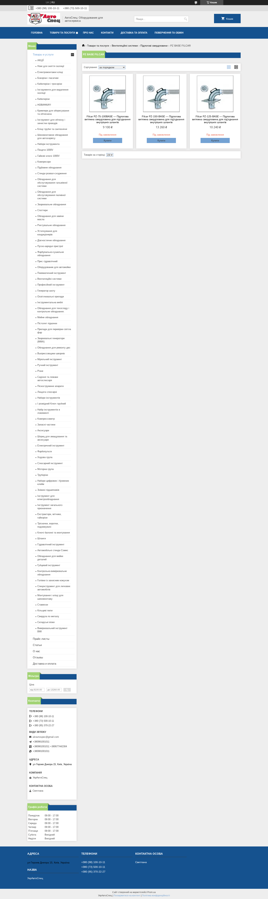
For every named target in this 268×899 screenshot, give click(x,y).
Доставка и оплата (44, 663)
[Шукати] (185, 19)
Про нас (88, 32)
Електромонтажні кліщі (50, 72)
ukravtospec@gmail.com (46, 737)
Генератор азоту (46, 290)
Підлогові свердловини (154, 45)
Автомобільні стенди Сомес (52, 550)
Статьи (37, 645)
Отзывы (38, 657)
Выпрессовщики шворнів (51, 353)
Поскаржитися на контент (127, 895)
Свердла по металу (48, 616)
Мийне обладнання (47, 317)
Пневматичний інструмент (51, 273)
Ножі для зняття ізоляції (50, 66)
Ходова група (44, 457)
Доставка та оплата (134, 32)
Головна (36, 32)
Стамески (42, 604)
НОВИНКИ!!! (44, 104)
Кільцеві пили (45, 610)
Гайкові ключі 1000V (48, 156)
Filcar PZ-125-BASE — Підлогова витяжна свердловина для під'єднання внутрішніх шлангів (215, 119)
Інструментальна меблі (50, 302)
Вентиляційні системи (125, 45)
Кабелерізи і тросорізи (49, 83)
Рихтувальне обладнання (51, 225)
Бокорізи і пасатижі (48, 78)
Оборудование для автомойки (54, 267)
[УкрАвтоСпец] (43, 19)
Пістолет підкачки (47, 323)
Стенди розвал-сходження (52, 173)
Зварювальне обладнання (51, 204)
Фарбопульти (44, 451)
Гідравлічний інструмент (50, 544)
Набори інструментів (48, 397)
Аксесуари (43, 430)
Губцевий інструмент (48, 565)
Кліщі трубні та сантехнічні (52, 129)
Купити (107, 140)
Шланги (41, 538)
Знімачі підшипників (48, 490)
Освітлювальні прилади (50, 296)
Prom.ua (151, 892)
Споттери (42, 210)
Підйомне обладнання (49, 167)
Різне (40, 371)
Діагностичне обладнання (51, 240)
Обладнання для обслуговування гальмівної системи (52, 182)
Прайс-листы (41, 638)
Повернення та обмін (169, 32)
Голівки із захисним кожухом (53, 580)
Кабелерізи (43, 99)
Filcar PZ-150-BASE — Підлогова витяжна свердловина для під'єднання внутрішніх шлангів (161, 119)
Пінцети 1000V (45, 149)
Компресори (44, 161)
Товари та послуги (62, 32)
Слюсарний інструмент (50, 463)
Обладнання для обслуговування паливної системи (51, 195)
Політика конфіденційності (156, 895)
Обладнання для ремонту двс (53, 347)
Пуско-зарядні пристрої (50, 246)
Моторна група (45, 469)
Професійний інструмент (51, 284)
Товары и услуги (43, 54)
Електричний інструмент (50, 445)
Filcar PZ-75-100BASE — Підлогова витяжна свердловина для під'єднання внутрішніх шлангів (108, 119)
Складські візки (46, 622)
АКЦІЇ (40, 60)
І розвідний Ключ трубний (51, 403)
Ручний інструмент (47, 365)
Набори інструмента (48, 144)
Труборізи (42, 475)
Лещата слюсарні (47, 392)
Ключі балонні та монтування (53, 532)
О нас (36, 651)
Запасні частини (46, 424)
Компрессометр (46, 418)
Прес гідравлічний (47, 261)
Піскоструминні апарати (50, 386)
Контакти (107, 32)
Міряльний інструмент (49, 359)
